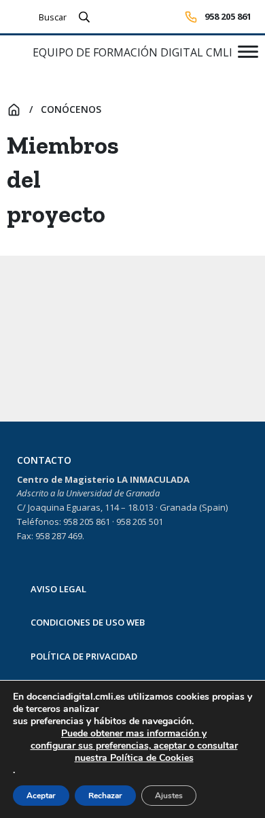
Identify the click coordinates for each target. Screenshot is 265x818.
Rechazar (105, 795)
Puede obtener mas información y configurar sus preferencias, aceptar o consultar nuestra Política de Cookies (134, 746)
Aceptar (41, 795)
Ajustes (169, 795)
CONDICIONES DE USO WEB (88, 622)
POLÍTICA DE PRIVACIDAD (84, 656)
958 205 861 (228, 16)
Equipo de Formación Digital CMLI (132, 52)
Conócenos (71, 109)
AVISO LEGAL (58, 589)
